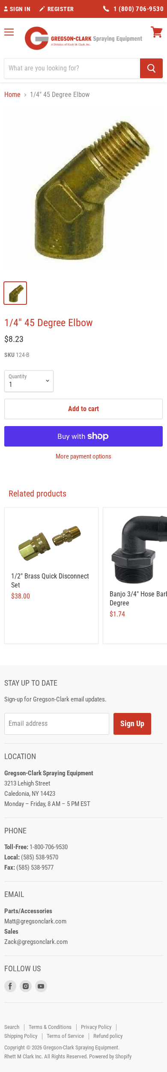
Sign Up (132, 723)
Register (61, 9)
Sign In (20, 9)
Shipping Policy (20, 1036)
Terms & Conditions (50, 1027)
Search (11, 1027)
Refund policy (107, 1036)
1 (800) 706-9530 (138, 9)
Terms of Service (65, 1036)
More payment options (83, 456)
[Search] (151, 68)
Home (12, 95)
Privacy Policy (96, 1027)
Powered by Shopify (110, 1056)
